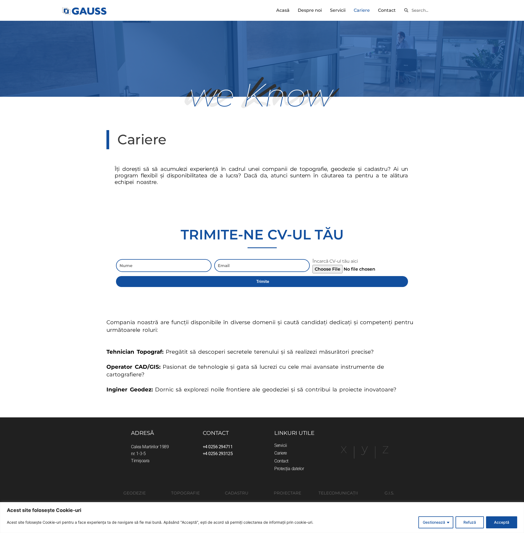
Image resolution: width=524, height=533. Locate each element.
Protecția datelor (289, 468)
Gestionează (434, 522)
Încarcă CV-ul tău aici (335, 261)
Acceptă (501, 522)
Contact (387, 10)
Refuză (469, 522)
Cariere (362, 10)
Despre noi (310, 10)
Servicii (338, 10)
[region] (262, 517)
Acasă (283, 10)
